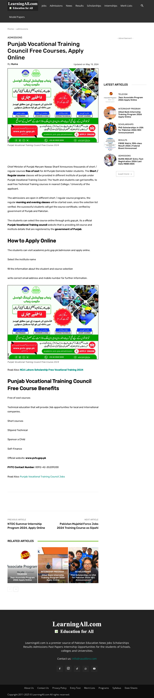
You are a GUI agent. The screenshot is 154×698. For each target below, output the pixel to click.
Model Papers (17, 17)
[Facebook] (60, 669)
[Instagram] (68, 668)
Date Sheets (131, 688)
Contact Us (43, 688)
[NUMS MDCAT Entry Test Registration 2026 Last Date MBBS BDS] (110, 160)
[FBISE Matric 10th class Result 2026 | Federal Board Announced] (110, 144)
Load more (123, 173)
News (69, 5)
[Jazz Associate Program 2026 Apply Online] (22, 565)
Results (79, 5)
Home (11, 28)
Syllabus (116, 688)
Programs (104, 688)
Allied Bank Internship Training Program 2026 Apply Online (53, 577)
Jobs (44, 5)
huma (14, 64)
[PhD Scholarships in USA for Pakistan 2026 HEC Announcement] (83, 565)
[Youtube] (94, 669)
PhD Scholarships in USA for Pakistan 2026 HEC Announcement (83, 577)
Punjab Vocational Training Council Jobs (42, 476)
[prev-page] (10, 589)
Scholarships (94, 5)
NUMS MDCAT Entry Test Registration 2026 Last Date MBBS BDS (130, 161)
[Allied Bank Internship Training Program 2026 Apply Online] (53, 565)
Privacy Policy (59, 688)
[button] (141, 6)
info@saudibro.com (84, 658)
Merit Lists (126, 5)
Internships (110, 5)
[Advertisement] (125, 59)
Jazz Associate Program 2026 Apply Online (22, 578)
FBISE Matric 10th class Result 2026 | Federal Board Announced (130, 145)
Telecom (22, 574)
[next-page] (16, 589)
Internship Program (52, 572)
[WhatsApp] (86, 669)
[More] (124, 501)
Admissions (56, 5)
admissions (22, 28)
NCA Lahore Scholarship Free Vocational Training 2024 (51, 369)
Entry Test (75, 688)
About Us (29, 688)
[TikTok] (77, 669)
